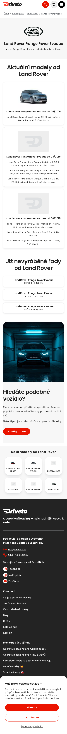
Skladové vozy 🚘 (13, 672)
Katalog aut (10, 627)
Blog (5, 615)
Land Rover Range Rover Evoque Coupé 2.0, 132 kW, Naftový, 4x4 (33, 242)
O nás (6, 621)
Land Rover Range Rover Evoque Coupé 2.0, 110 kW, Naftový (33, 234)
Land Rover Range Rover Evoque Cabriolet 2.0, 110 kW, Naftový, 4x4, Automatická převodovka (33, 164)
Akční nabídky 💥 (13, 666)
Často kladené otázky (16, 609)
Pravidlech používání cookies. (42, 698)
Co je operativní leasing (17, 597)
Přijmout (32, 707)
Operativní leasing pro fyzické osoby (24, 648)
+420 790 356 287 (18, 555)
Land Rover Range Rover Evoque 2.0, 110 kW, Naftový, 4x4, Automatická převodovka (33, 119)
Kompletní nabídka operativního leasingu (27, 660)
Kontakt (7, 632)
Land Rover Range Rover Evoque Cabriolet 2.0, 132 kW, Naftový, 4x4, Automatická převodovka (33, 180)
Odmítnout (32, 717)
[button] (61, 4)
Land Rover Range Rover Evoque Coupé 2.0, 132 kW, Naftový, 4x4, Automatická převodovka (33, 226)
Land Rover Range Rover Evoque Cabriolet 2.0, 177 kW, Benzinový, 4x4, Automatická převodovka (33, 172)
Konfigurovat (17, 431)
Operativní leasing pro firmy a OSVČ (24, 654)
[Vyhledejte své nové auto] (45, 4)
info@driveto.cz (17, 549)
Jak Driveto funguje (14, 603)
